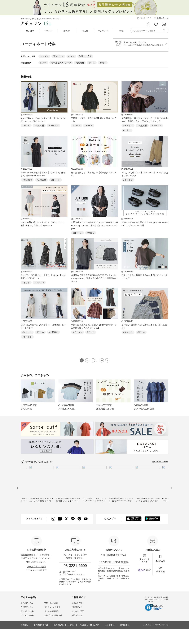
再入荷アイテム (27, 607)
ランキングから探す (52, 607)
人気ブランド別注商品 (53, 615)
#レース (88, 125)
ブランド (48, 31)
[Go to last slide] (18, 488)
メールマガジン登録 (36, 567)
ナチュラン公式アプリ (36, 570)
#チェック (128, 125)
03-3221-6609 (75, 565)
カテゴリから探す (28, 611)
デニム (92, 62)
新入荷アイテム (27, 603)
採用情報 (123, 625)
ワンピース (58, 56)
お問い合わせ (76, 615)
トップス (44, 56)
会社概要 (108, 625)
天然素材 (80, 62)
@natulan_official (160, 462)
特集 (121, 31)
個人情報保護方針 (41, 625)
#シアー (127, 130)
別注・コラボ (85, 56)
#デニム (26, 125)
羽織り (103, 62)
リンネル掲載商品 (51, 611)
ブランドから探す (28, 615)
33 (102, 360)
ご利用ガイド (76, 607)
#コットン (53, 125)
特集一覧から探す (51, 603)
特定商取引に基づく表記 (64, 625)
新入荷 (66, 31)
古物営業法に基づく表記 (89, 625)
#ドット (76, 125)
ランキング (103, 31)
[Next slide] (171, 488)
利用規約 (24, 625)
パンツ (71, 56)
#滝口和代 (27, 180)
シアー (43, 62)
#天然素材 (39, 125)
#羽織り (90, 233)
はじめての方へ (77, 603)
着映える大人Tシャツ (61, 62)
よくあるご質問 (77, 611)
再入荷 (85, 31)
